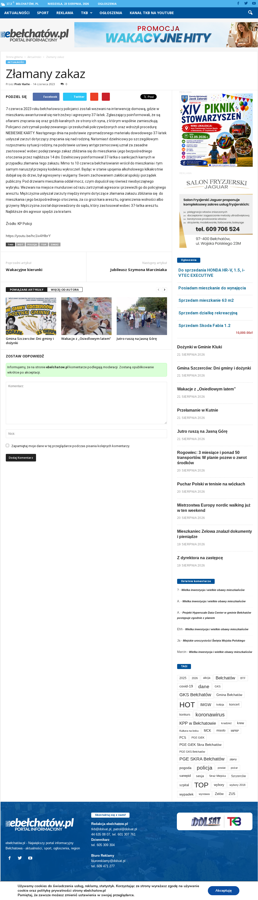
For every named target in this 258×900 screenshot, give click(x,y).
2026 (195, 678)
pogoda (185, 768)
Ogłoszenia (107, 4)
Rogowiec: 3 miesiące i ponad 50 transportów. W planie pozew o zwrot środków (212, 457)
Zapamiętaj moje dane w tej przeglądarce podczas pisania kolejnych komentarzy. (70, 446)
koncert (234, 704)
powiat (221, 767)
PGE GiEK (197, 737)
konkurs (184, 714)
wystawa (204, 793)
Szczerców (238, 776)
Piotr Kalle (22, 84)
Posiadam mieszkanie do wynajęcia (212, 287)
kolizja (220, 704)
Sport (43, 12)
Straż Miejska (217, 775)
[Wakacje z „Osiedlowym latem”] (86, 316)
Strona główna (14, 57)
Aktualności (16, 12)
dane (203, 686)
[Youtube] (254, 3)
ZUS (232, 794)
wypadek (186, 794)
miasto (220, 730)
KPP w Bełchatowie (197, 723)
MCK (207, 730)
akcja (206, 678)
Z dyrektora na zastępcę (200, 558)
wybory (219, 785)
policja (32, 244)
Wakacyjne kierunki (24, 269)
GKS (217, 686)
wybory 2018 (237, 784)
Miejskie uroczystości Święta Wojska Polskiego (214, 640)
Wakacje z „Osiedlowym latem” (86, 338)
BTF (243, 678)
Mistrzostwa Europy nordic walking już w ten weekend (213, 508)
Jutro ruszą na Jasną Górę (137, 338)
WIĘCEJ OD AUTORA (65, 289)
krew (240, 723)
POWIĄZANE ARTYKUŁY (26, 289)
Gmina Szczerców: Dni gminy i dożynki (30, 340)
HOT (20, 244)
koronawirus (210, 714)
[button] (250, 12)
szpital (184, 785)
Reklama (64, 12)
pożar (234, 767)
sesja (200, 776)
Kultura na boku (189, 730)
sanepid (185, 776)
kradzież (226, 723)
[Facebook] (238, 3)
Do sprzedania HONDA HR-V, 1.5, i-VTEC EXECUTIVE (211, 273)
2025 (182, 678)
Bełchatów (225, 678)
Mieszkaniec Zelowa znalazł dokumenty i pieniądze (214, 534)
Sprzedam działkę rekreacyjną (207, 312)
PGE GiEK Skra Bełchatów (200, 745)
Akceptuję (223, 890)
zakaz (55, 244)
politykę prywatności (54, 890)
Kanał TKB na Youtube (152, 12)
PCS (182, 738)
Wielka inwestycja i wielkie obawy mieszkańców (213, 589)
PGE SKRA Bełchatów (201, 758)
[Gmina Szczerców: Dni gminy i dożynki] (31, 316)
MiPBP (235, 730)
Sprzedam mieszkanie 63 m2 (206, 300)
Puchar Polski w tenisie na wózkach (211, 484)
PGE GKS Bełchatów (192, 751)
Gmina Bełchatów (229, 695)
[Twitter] (246, 3)
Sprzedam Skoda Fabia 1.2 (204, 325)
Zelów (219, 794)
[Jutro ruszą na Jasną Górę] (142, 316)
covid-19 (186, 686)
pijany (233, 759)
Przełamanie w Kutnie (197, 410)
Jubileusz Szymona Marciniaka (138, 269)
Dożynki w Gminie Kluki (199, 347)
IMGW (205, 705)
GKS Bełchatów (195, 694)
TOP (43, 244)
